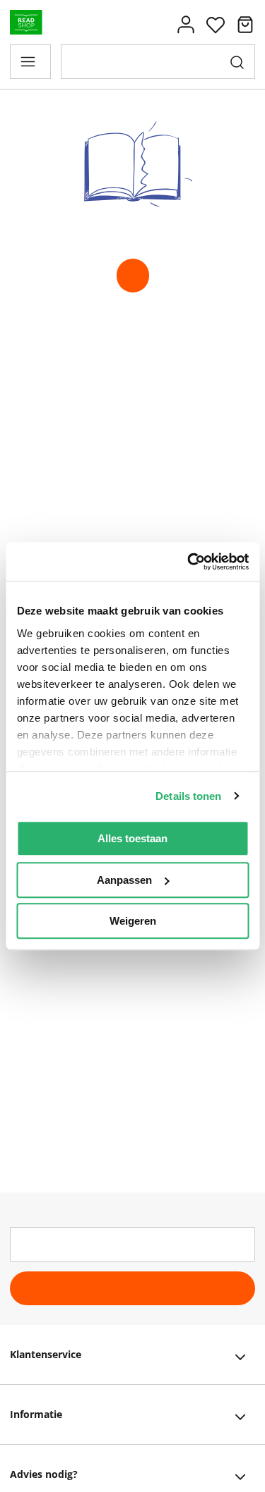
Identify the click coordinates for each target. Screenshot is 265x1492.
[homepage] (133, 275)
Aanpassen (124, 880)
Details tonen (188, 796)
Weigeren (133, 921)
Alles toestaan (132, 838)
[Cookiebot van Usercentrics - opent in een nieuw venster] (189, 562)
